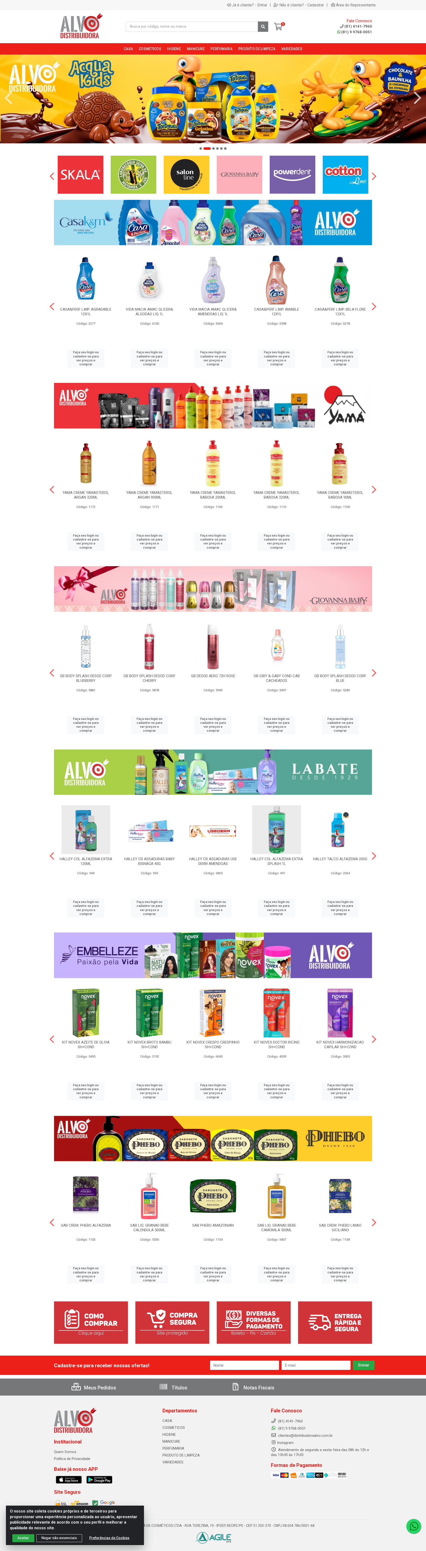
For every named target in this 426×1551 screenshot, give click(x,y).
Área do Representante (356, 5)
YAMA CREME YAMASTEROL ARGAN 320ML (86, 495)
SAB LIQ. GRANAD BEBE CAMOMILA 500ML (276, 1227)
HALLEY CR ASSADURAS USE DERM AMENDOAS (213, 861)
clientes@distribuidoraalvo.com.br (305, 1435)
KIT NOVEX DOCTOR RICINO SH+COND (277, 1044)
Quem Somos (65, 1452)
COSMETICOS (173, 1427)
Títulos (178, 1388)
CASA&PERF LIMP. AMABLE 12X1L (276, 311)
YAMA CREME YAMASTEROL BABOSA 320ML (276, 495)
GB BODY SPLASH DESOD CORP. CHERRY (150, 678)
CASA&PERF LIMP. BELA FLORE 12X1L (340, 311)
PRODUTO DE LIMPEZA (181, 1455)
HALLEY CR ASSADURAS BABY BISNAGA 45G (149, 861)
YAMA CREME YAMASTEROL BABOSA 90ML (340, 495)
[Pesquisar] (263, 26)
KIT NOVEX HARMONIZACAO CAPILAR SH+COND (340, 1044)
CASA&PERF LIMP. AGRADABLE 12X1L (85, 311)
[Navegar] (8, 98)
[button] (200, 148)
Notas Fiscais (258, 1388)
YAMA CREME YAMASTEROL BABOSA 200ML (213, 495)
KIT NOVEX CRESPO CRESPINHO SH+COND (213, 1044)
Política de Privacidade (72, 1459)
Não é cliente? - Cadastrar (301, 5)
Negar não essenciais (59, 1538)
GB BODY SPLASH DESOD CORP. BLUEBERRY (86, 678)
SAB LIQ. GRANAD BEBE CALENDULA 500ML (149, 1227)
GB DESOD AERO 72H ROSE (213, 676)
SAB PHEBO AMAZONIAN (213, 1225)
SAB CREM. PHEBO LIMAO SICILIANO (340, 1227)
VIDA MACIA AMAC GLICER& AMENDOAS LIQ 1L (213, 311)
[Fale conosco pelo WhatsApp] (413, 1526)
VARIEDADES (172, 1462)
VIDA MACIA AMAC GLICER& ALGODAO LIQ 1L (149, 311)
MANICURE (171, 1441)
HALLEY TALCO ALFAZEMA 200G (340, 859)
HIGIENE (169, 1434)
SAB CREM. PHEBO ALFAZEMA (86, 1225)
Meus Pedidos (99, 1388)
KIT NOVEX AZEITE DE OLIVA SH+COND (85, 1044)
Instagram (285, 1442)
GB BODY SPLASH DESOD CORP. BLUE (340, 678)
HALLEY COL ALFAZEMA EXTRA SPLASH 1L (276, 861)
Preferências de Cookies (109, 1538)
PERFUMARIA (173, 1448)
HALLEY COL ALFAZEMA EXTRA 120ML (86, 861)
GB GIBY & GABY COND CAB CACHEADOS (277, 678)
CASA (167, 1421)
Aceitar (23, 1538)
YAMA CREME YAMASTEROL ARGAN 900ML (149, 495)
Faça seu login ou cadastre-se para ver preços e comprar (86, 358)
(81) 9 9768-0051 (356, 32)
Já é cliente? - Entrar (249, 5)
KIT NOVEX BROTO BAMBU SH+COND (149, 1044)
